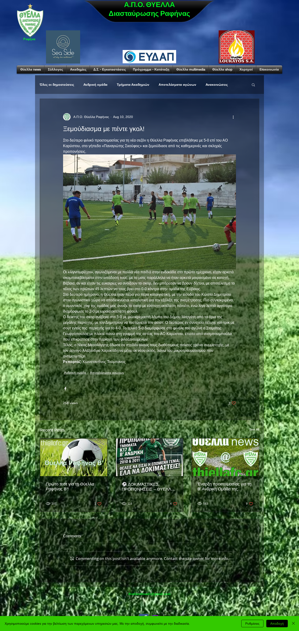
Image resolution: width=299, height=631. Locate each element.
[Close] (293, 623)
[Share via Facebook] (65, 388)
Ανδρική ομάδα (95, 84)
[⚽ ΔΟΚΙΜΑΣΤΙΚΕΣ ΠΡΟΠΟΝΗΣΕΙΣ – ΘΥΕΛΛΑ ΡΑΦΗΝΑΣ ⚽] (149, 457)
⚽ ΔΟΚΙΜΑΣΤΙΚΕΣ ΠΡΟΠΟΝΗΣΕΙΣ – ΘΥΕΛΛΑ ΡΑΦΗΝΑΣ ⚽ (148, 487)
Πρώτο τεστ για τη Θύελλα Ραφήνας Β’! (70, 486)
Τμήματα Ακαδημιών (133, 84)
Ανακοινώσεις (217, 84)
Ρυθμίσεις (252, 623)
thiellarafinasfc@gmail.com (149, 594)
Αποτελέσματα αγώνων (177, 84)
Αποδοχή (277, 623)
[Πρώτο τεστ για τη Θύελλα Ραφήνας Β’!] (73, 457)
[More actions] (233, 117)
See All (254, 429)
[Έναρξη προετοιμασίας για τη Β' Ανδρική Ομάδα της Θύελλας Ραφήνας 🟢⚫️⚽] (225, 457)
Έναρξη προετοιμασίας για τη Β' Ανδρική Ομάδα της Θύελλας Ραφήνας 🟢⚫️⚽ (224, 487)
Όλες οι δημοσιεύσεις (57, 84)
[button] (253, 84)
